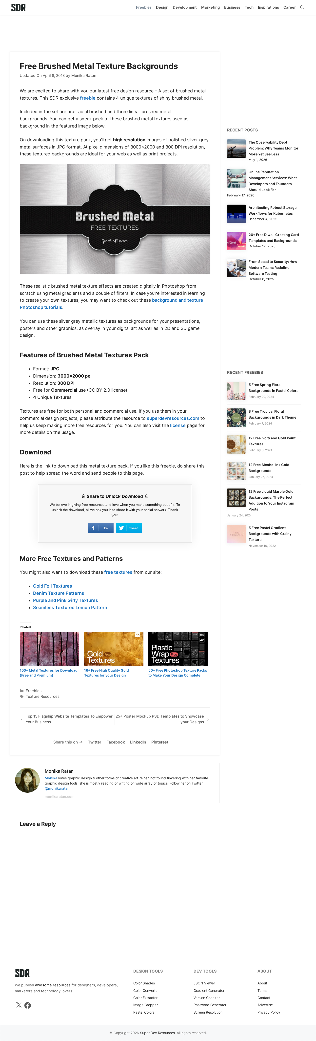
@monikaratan (57, 788)
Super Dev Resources (157, 1033)
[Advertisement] (158, 31)
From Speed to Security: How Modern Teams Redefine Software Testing (273, 267)
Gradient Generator (209, 990)
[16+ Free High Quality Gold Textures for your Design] (114, 649)
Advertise (265, 1005)
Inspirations (268, 7)
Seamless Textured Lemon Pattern (70, 607)
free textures (118, 572)
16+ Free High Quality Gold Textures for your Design (106, 672)
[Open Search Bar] (302, 7)
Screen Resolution (208, 1012)
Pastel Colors (143, 1012)
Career (289, 7)
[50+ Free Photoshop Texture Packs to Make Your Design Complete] (178, 649)
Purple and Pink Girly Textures (65, 600)
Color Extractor (145, 998)
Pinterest (159, 742)
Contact (263, 998)
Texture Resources (42, 696)
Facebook (115, 742)
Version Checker (207, 998)
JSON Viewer (204, 983)
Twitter (94, 742)
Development (185, 7)
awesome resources (53, 985)
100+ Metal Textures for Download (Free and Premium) (49, 672)
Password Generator (210, 1005)
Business (232, 7)
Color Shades (144, 983)
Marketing (210, 7)
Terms (262, 990)
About (262, 983)
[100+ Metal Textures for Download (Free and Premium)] (49, 649)
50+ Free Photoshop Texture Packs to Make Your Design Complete (177, 672)
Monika (51, 778)
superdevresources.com (173, 418)
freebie (88, 98)
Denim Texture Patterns (58, 593)
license (178, 425)
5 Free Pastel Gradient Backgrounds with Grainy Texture (270, 534)
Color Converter (146, 990)
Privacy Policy (268, 1012)
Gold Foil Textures (52, 586)
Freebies (144, 7)
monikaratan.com (60, 796)
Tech (249, 7)
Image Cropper (145, 1005)
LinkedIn (138, 742)
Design (162, 7)
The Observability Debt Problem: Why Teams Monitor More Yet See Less (273, 148)
